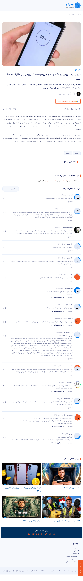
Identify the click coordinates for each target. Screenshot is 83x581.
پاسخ (69, 202)
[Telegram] (45, 534)
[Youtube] (37, 534)
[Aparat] (33, 534)
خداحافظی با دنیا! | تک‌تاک (72, 488)
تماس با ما (74, 551)
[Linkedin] (49, 534)
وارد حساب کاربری (50, 181)
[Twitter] (41, 534)
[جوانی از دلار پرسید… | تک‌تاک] (21, 507)
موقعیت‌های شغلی (72, 556)
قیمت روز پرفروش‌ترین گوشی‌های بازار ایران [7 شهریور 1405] (23, 489)
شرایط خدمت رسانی (71, 562)
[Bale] (29, 534)
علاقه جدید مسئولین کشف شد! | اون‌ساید (67, 521)
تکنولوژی (71, 15)
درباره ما (75, 553)
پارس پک (38, 571)
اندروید (77, 153)
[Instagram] (53, 534)
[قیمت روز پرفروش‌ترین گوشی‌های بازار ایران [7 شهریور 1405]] (21, 474)
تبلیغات (75, 548)
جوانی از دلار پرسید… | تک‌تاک (31, 521)
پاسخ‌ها (56, 297)
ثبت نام (64, 181)
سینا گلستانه (73, 93)
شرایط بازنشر (73, 559)
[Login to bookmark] (3, 109)
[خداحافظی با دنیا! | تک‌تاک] (61, 474)
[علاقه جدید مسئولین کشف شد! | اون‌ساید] (61, 507)
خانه (79, 15)
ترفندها (68, 153)
